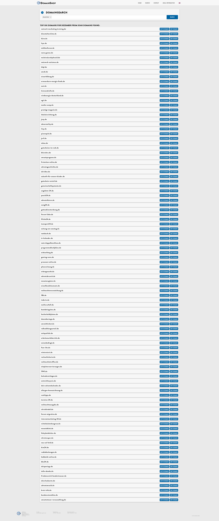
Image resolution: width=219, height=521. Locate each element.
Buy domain (174, 29)
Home (139, 3)
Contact (156, 3)
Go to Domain (164, 29)
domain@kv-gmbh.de (41, 513)
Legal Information (169, 3)
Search (147, 3)
